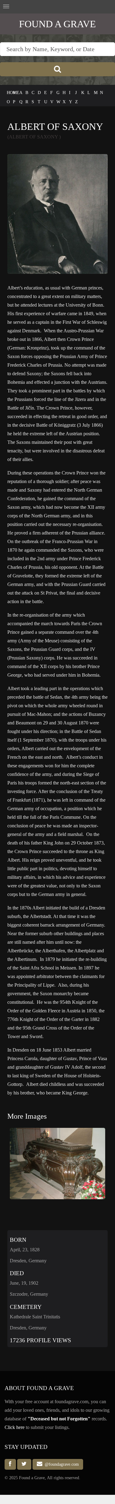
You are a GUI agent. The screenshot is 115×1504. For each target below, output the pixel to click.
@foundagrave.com (60, 1464)
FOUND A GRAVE (57, 23)
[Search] (57, 69)
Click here (15, 1427)
